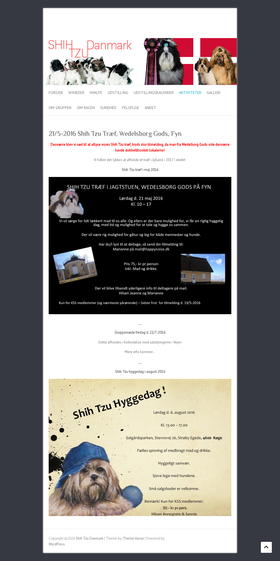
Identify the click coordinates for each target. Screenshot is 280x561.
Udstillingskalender (154, 92)
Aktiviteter (190, 92)
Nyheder (76, 92)
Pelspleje (130, 107)
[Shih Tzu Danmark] (140, 40)
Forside (56, 92)
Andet (150, 107)
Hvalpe (96, 92)
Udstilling (118, 92)
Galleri (213, 92)
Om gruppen (60, 107)
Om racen (86, 107)
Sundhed (108, 107)
